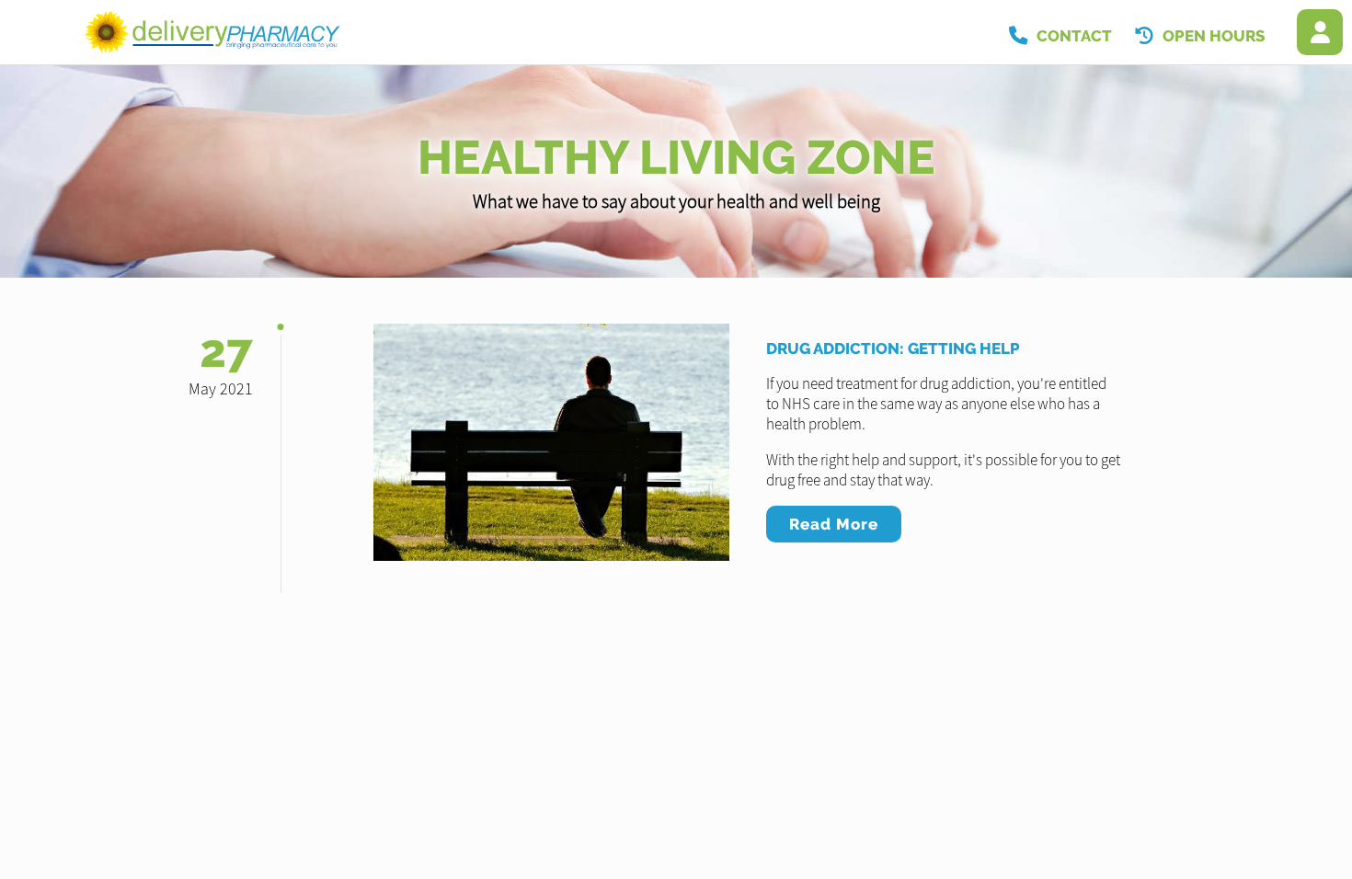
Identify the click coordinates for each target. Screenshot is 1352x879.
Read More (833, 524)
